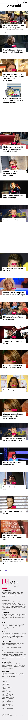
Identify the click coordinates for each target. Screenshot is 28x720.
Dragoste (4, 592)
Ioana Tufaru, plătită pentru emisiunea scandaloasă (14, 391)
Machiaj (24, 614)
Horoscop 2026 (6, 681)
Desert (12, 655)
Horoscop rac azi (6, 691)
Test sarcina (5, 636)
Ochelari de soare (21, 627)
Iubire (7, 593)
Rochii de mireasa (18, 624)
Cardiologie (12, 636)
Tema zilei (20, 673)
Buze (17, 616)
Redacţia (4, 717)
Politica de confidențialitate (8, 715)
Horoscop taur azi (6, 695)
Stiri (14, 70)
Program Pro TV (16, 607)
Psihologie (16, 633)
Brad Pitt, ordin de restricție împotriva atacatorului (10, 173)
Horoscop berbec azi (7, 707)
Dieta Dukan (12, 643)
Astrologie (4, 688)
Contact (8, 717)
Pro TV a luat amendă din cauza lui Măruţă (13, 197)
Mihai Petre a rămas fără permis (12, 342)
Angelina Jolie (5, 604)
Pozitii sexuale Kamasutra (8, 595)
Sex (15, 593)
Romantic (9, 592)
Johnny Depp (11, 603)
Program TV (9, 607)
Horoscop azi (5, 684)
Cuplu (3, 593)
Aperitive (8, 655)
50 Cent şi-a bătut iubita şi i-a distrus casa (14, 318)
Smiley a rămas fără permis (13, 220)
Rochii (5, 614)
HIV (9, 638)
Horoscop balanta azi (7, 705)
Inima (11, 633)
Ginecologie (23, 633)
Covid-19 (7, 676)
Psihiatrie (18, 638)
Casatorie (11, 593)
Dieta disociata (18, 646)
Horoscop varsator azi (7, 701)
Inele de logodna (6, 627)
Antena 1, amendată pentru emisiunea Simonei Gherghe (14, 294)
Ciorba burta (20, 657)
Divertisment (6, 600)
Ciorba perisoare (6, 657)
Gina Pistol (11, 606)
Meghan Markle (6, 602)
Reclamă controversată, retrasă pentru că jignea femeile (12, 537)
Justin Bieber (18, 606)
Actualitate (14, 21)
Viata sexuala (15, 592)
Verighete (13, 627)
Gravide (23, 666)
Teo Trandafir (19, 603)
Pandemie (12, 676)
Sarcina (4, 633)
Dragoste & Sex (6, 590)
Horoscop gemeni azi (7, 693)
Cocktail (20, 654)
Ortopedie (12, 638)
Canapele (8, 665)
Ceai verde (4, 638)
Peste (15, 652)
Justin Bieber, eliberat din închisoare (13, 269)
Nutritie (4, 646)
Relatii (21, 592)
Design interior (22, 665)
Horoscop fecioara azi (7, 694)
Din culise (4, 673)
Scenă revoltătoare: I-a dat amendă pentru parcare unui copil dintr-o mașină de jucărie (13, 29)
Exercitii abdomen (17, 644)
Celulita (21, 616)
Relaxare (18, 643)
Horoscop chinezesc (7, 687)
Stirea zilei (15, 673)
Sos (18, 652)
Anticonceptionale (19, 635)
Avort (23, 636)
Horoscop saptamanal (7, 708)
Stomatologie (5, 635)
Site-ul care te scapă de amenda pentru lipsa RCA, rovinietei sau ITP (13, 100)
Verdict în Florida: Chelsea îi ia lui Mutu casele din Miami (13, 562)
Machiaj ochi (5, 617)
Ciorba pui (14, 657)
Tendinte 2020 (5, 628)
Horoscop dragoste (7, 686)
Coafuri (19, 614)
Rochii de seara (10, 624)
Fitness (7, 643)
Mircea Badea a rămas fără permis (13, 512)
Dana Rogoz (12, 604)
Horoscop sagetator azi (8, 700)
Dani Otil (18, 604)
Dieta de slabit (10, 646)
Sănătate (5, 632)
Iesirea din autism (6, 675)
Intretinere (5, 644)
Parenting (4, 666)
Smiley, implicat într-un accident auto (12, 464)
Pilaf (21, 655)
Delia (7, 606)
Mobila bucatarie (6, 664)
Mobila (4, 665)
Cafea (3, 654)
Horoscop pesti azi (7, 702)
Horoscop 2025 (6, 683)
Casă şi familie (6, 662)
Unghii (9, 614)
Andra (3, 606)
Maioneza (17, 655)
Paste (8, 652)
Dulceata (10, 654)
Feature (14, 94)
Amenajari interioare (16, 664)
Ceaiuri (8, 633)
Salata (21, 652)
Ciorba (12, 652)
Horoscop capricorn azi (8, 697)
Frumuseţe (5, 613)
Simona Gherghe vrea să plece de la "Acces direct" (12, 366)
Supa (6, 654)
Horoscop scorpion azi (7, 698)
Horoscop (5, 680)
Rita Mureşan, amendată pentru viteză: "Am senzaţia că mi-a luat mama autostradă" (13, 77)
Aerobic (10, 644)
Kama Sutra (20, 593)
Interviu (10, 673)
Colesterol (11, 635)
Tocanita (16, 654)
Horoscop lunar (6, 690)
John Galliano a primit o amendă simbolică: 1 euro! (13, 51)
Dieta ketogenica (10, 647)
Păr (3, 614)
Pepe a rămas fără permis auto (12, 488)
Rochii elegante (19, 625)
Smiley (23, 604)
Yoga (22, 643)
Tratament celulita (14, 617)
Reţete (4, 651)
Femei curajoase (6, 668)
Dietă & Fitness (6, 641)
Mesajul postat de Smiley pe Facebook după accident (14, 439)
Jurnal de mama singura (13, 666)
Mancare (4, 652)
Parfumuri (14, 614)
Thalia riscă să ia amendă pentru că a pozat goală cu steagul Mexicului (13, 149)
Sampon (13, 616)
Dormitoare (14, 665)
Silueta (4, 647)
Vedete (14, 410)
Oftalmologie (18, 636)
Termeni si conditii (19, 715)
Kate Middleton (15, 602)
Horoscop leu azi (6, 704)
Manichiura (8, 616)
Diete (3, 643)
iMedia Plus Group (16, 713)
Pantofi (13, 625)
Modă (14, 45)
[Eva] (5, 2)
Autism (13, 668)
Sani (3, 616)
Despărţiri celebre (16, 675)
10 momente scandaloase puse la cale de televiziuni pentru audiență (13, 416)
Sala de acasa (18, 647)
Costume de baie (6, 625)
